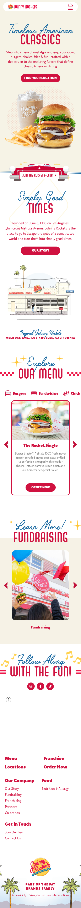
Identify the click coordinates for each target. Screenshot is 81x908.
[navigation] (22, 6)
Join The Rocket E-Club (37, 175)
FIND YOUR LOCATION (40, 78)
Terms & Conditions (57, 895)
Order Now (43, 487)
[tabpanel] (40, 448)
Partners (11, 807)
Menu (11, 758)
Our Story (40, 250)
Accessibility (19, 895)
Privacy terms (36, 895)
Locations (15, 766)
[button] (70, 6)
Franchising (13, 801)
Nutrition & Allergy (55, 789)
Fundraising (13, 795)
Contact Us (13, 838)
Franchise (54, 758)
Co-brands (12, 813)
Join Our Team (15, 832)
